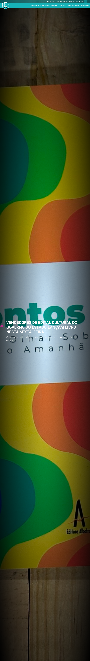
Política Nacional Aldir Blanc (45, 5)
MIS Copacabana (84, 5)
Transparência (75, 5)
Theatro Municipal (60, 1)
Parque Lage (79, 1)
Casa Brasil (72, 1)
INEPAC (52, 1)
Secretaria (33, 5)
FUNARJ (47, 1)
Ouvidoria (69, 5)
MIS (67, 1)
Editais (64, 5)
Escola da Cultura (56, 5)
